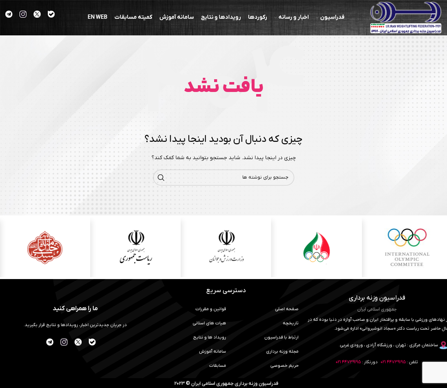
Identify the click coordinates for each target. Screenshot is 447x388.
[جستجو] (161, 177)
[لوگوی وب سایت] (406, 17)
